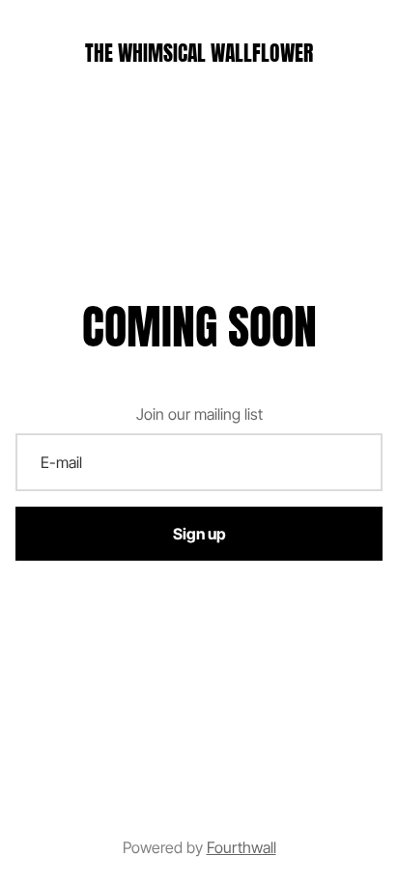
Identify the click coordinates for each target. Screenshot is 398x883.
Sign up (199, 533)
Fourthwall (241, 847)
